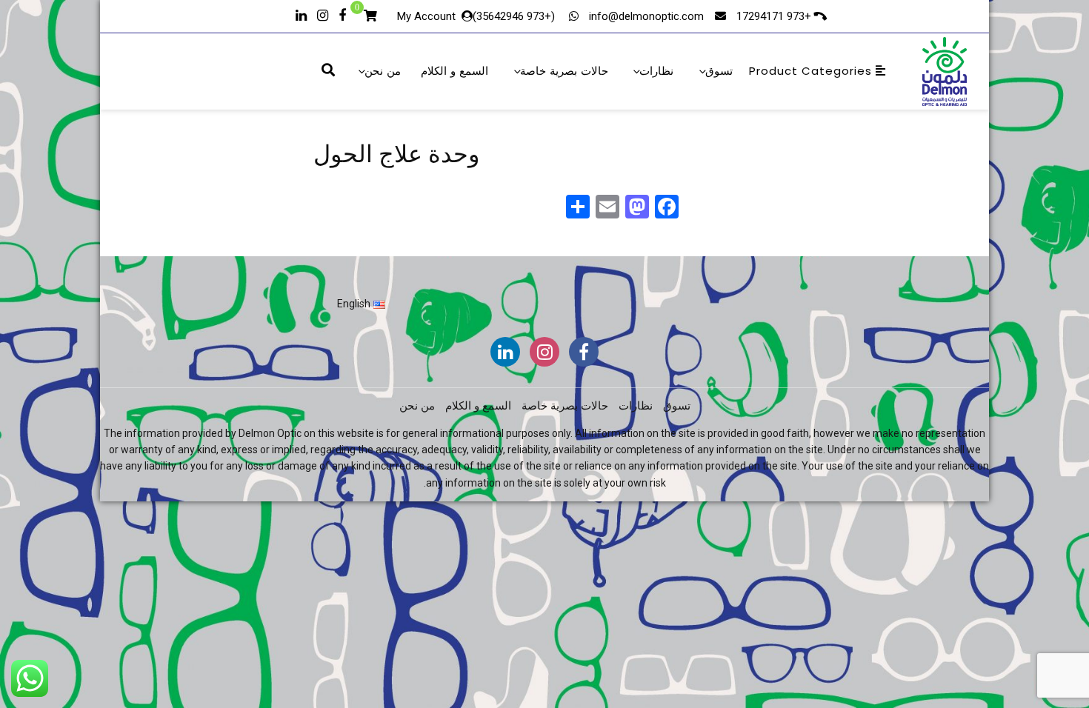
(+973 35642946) (515, 16)
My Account (426, 16)
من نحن (382, 71)
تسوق (719, 71)
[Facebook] (342, 14)
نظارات (656, 71)
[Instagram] (322, 14)
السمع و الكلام (454, 71)
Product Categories (812, 71)
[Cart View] (370, 17)
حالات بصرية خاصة (564, 71)
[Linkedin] (301, 14)
